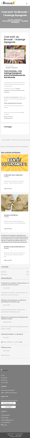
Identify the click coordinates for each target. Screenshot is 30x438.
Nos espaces (4, 377)
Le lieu (2, 375)
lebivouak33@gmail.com (7, 420)
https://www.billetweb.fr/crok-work (13, 103)
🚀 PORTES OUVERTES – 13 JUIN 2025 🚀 (11, 342)
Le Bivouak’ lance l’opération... (13, 175)
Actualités (8, 67)
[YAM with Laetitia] (6, 347)
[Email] (10, 131)
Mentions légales (18, 435)
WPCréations (18, 436)
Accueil (10, 20)
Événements (18, 20)
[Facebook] (4, 425)
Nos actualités (4, 382)
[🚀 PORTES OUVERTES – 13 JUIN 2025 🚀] (12, 334)
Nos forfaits (4, 380)
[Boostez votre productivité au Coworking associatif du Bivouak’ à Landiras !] (15, 238)
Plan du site (10, 435)
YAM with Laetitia (5, 355)
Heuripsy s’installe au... (11, 215)
